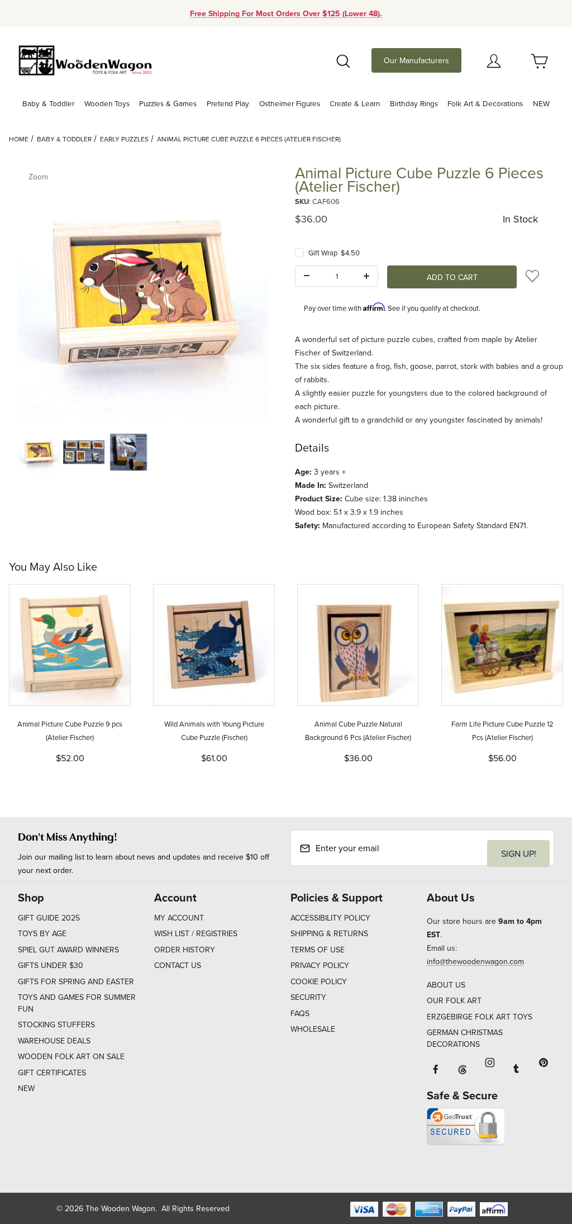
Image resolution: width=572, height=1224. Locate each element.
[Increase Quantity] (366, 276)
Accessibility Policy (330, 917)
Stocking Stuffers (56, 1024)
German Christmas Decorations (465, 1038)
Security (308, 997)
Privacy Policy (319, 965)
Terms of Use (317, 949)
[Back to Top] (538, 1154)
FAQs (299, 1013)
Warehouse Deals (54, 1040)
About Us (446, 984)
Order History (184, 949)
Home (18, 139)
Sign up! (518, 853)
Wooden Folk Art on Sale (71, 1056)
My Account (179, 917)
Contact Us (177, 965)
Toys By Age (42, 933)
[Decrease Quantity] (306, 276)
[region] (143, 452)
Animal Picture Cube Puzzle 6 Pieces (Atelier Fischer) (249, 139)
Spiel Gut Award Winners (68, 949)
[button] (39, 452)
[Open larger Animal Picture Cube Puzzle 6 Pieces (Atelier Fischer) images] (143, 292)
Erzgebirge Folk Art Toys (479, 1016)
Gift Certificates (52, 1072)
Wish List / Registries (195, 933)
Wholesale (312, 1029)
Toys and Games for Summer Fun (77, 1002)
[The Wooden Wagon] (85, 59)
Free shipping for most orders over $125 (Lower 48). (286, 13)
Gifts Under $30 (50, 965)
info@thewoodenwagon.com (475, 961)
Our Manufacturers (416, 60)
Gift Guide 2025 (49, 917)
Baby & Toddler (64, 139)
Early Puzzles (124, 139)
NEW (26, 1088)
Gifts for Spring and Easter (76, 981)
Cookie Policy (318, 981)
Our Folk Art (454, 1000)
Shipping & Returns (329, 933)
